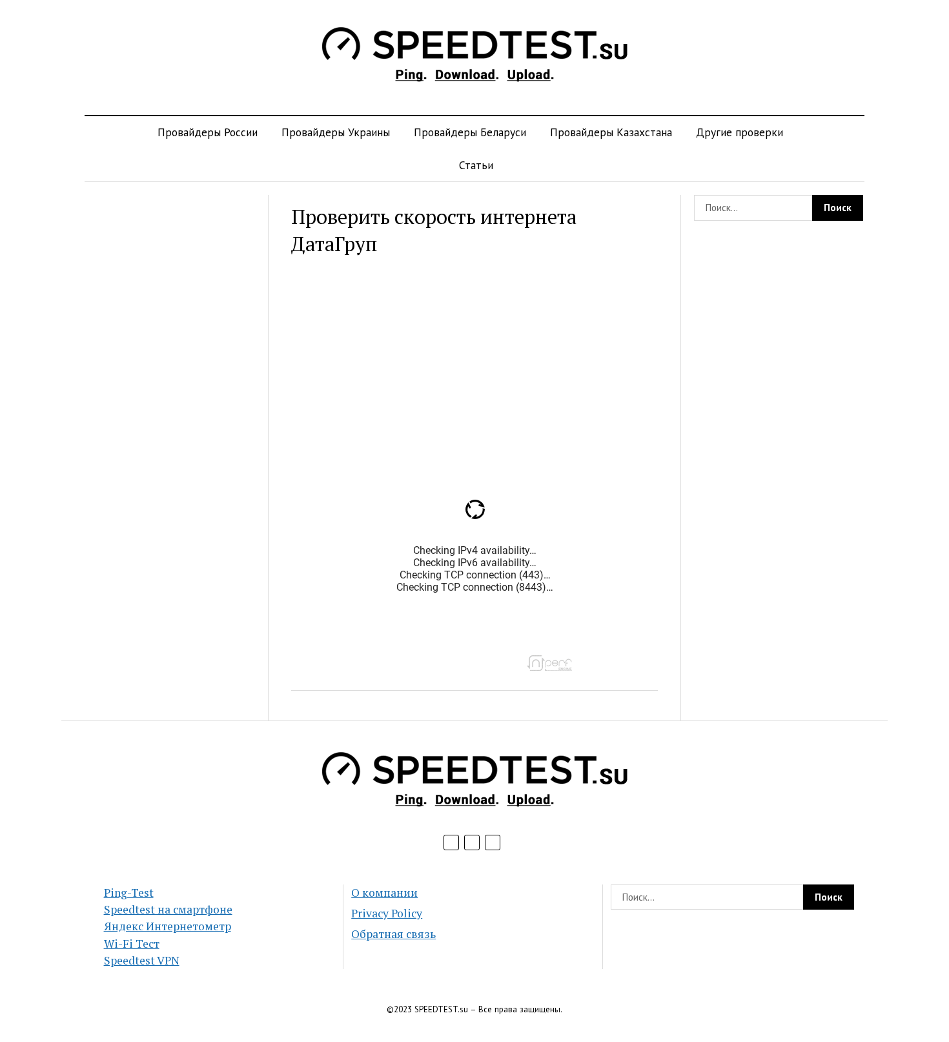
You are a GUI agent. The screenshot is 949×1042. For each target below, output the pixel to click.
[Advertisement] (170, 388)
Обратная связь (393, 933)
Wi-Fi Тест (131, 943)
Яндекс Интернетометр (167, 926)
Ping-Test (129, 892)
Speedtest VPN (141, 960)
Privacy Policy (386, 913)
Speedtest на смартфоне (168, 909)
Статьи (476, 165)
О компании (384, 892)
